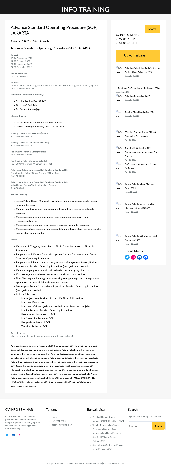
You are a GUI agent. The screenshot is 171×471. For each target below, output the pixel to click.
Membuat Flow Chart (21, 370)
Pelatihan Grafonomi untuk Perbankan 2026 (139, 88)
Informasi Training (52, 350)
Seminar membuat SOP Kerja (40, 378)
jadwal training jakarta (60, 362)
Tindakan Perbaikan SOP (36, 382)
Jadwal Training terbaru (27, 366)
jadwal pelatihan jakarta (31, 354)
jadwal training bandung (37, 362)
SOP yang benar (62, 378)
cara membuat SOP (65, 346)
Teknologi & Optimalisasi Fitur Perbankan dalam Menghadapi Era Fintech (141, 152)
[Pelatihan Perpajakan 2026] (119, 102)
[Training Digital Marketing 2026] (119, 120)
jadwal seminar (18, 358)
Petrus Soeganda (41, 41)
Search (152, 29)
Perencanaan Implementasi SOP (74, 374)
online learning (39, 370)
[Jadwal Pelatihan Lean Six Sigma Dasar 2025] (119, 192)
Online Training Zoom (21, 374)
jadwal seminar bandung (37, 358)
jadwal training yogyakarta (51, 366)
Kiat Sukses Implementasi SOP (79, 366)
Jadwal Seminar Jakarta (61, 358)
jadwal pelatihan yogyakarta (81, 354)
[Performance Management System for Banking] (119, 172)
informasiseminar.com (113, 463)
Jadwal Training (18, 362)
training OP (77, 382)
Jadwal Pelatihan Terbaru (55, 354)
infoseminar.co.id (94, 463)
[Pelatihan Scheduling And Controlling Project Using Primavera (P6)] (119, 76)
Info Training (81, 346)
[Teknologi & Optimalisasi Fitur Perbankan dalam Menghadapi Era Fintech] (119, 154)
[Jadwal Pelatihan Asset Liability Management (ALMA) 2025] (119, 218)
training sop (30, 386)
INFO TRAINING (85, 10)
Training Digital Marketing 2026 (139, 112)
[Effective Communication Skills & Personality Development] (119, 138)
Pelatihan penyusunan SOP (45, 374)
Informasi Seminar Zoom (31, 350)
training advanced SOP (60, 382)
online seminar (54, 370)
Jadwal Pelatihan (70, 350)
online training (90, 370)
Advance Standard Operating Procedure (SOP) (33, 346)
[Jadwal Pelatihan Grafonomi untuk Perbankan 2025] (119, 250)
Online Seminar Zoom (72, 370)
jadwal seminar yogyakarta (85, 358)
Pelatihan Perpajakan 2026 (137, 96)
